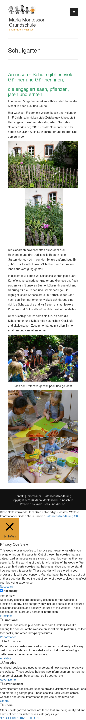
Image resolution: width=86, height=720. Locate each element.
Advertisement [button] (9, 679)
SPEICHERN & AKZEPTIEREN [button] (19, 718)
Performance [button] (8, 637)
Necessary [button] (6, 586)
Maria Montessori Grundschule (27, 22)
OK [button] (76, 516)
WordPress (43, 504)
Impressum (34, 496)
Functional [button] (6, 616)
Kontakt (19, 496)
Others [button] (4, 701)
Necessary (10, 591)
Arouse (60, 504)
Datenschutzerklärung (57, 496)
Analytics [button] (5, 658)
